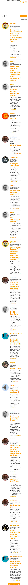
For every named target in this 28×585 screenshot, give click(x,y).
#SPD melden (24, 19)
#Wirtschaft (13, 244)
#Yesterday (13, 116)
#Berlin (16, 421)
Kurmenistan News (14, 532)
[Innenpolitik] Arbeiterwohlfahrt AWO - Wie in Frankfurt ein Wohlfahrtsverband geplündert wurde (16, 36)
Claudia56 (12, 369)
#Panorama (13, 138)
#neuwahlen (13, 344)
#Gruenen (18, 244)
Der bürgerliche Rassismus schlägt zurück (15, 192)
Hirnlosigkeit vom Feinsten (14, 164)
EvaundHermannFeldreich (16, 341)
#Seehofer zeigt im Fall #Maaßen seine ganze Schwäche (15, 579)
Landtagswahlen (15, 144)
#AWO (12, 28)
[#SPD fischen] (23, 16)
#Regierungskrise (14, 345)
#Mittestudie (13, 372)
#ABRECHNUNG (14, 140)
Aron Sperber (13, 392)
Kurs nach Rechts (15, 376)
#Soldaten (12, 422)
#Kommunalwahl (14, 449)
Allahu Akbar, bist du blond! (14, 398)
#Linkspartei (13, 245)
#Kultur (12, 63)
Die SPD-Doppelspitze (14, 313)
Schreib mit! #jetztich (21, 8)
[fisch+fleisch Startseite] (14, 5)
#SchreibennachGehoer (15, 64)
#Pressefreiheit (14, 485)
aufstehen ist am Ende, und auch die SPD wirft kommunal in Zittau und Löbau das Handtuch (15, 458)
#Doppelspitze (13, 310)
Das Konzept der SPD (15, 513)
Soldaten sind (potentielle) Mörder (14, 426)
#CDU (11, 87)
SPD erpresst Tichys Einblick (15, 488)
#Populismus (13, 373)
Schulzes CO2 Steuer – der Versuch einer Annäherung (14, 286)
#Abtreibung (13, 535)
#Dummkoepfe (13, 160)
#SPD (15, 28)
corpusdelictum (14, 157)
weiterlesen (13, 57)
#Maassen (16, 573)
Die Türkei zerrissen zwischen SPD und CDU (14, 92)
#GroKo (12, 574)
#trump (16, 214)
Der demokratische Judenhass (15, 219)
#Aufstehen (13, 450)
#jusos (18, 534)
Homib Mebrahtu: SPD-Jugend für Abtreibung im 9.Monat (15, 542)
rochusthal (12, 113)
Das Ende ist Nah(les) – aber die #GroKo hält (15, 349)
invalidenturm (13, 137)
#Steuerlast (13, 161)
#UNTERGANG (17, 509)
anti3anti (12, 61)
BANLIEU (13, 119)
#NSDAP (12, 215)
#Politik (12, 26)
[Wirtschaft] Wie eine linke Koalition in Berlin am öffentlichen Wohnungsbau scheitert (15, 254)
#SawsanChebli (14, 395)
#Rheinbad (13, 188)
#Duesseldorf (17, 187)
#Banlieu (19, 115)
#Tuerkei (16, 86)
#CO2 (11, 280)
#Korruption (17, 26)
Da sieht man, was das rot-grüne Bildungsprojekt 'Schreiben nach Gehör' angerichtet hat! (15, 72)
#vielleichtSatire (17, 280)
